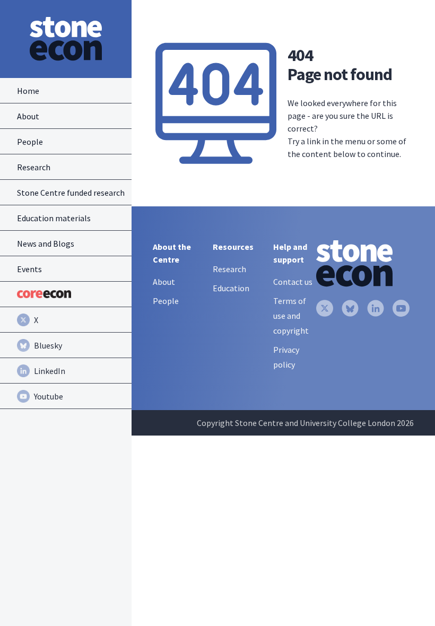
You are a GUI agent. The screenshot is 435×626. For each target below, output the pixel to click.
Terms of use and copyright (291, 315)
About (164, 281)
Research (229, 269)
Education (231, 288)
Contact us (292, 281)
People (166, 300)
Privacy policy (286, 357)
